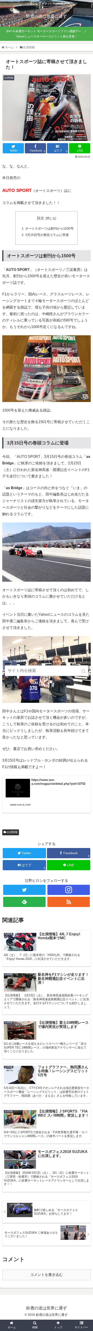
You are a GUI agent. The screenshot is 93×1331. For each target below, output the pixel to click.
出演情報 (12, 832)
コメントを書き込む (46, 1275)
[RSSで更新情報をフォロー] (68, 902)
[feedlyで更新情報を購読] (24, 902)
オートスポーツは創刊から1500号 (49, 228)
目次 (40, 218)
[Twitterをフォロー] (24, 890)
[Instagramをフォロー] (68, 890)
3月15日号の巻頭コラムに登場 (47, 235)
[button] (84, 671)
